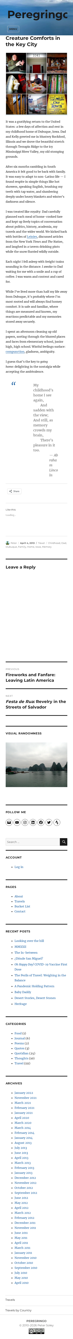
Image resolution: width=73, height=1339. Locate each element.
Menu (13, 28)
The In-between (26, 952)
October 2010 (24, 1263)
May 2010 (21, 1278)
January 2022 (24, 1093)
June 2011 (21, 1233)
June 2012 (21, 1198)
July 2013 (21, 1148)
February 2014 (24, 1133)
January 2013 (23, 1173)
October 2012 (24, 1188)
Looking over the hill (29, 941)
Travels (20, 901)
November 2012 (25, 1183)
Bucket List (22, 906)
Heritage (21, 1004)
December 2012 (25, 1178)
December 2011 (25, 1223)
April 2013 (21, 1158)
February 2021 (24, 1108)
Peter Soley (45, 1325)
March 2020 (23, 1123)
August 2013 (23, 1143)
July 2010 (21, 1273)
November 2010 (25, 1258)
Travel (41, 543)
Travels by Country (18, 1310)
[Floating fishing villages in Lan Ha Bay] (37, 764)
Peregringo (38, 14)
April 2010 (22, 1283)
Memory (47, 546)
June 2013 (21, 1153)
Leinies (32, 236)
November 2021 (25, 1098)
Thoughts (21, 1058)
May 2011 (21, 1238)
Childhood (54, 543)
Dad (63, 543)
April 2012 (22, 1208)
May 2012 (21, 1203)
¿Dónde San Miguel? (29, 958)
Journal (20, 1038)
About (19, 896)
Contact (20, 911)
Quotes (19, 1048)
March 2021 (23, 1103)
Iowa (38, 546)
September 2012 (26, 1193)
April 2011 (21, 1243)
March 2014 (23, 1128)
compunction (15, 351)
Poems (19, 1043)
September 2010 (26, 1268)
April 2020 (22, 1118)
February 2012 (24, 1218)
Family (22, 546)
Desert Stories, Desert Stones (35, 998)
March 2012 (23, 1213)
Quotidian (22, 1053)
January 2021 (24, 1113)
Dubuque (11, 546)
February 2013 (24, 1168)
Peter (14, 543)
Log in (19, 867)
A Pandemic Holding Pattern (34, 986)
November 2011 (25, 1228)
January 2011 (23, 1253)
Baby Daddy (23, 992)
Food (18, 1033)
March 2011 (22, 1248)
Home (30, 546)
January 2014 (24, 1138)
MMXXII (20, 946)
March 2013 (23, 1163)
